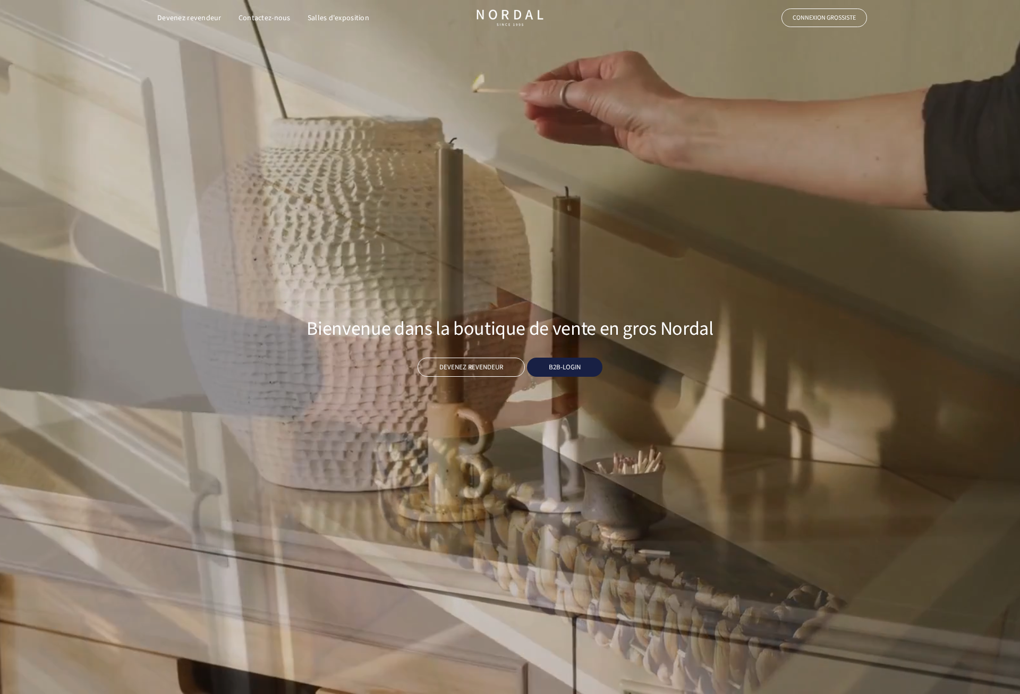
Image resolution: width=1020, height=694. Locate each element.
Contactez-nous (265, 18)
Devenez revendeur (189, 18)
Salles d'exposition (338, 18)
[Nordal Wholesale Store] (510, 18)
